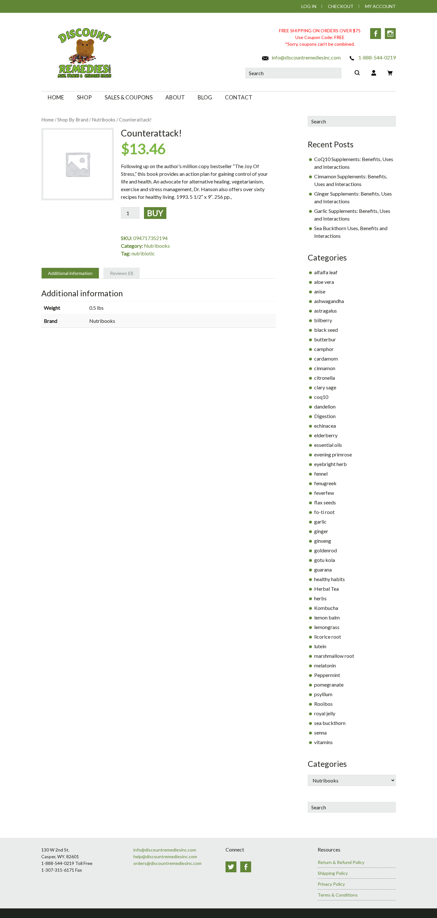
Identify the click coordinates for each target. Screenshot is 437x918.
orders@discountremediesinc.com (167, 863)
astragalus (325, 310)
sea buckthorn (330, 723)
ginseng (322, 541)
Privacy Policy (331, 884)
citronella (324, 378)
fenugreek (325, 483)
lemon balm (327, 617)
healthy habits (329, 579)
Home (47, 119)
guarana (323, 569)
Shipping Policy (333, 873)
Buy (155, 213)
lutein (320, 646)
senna (320, 732)
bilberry (323, 320)
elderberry (326, 435)
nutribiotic (143, 253)
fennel (321, 474)
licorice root (327, 637)
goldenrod (325, 550)
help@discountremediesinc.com (165, 856)
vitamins (323, 742)
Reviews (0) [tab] (121, 273)
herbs (320, 598)
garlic (320, 521)
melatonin (325, 665)
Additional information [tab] (70, 273)
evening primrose (333, 454)
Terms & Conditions (338, 895)
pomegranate (329, 684)
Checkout (341, 6)
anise (319, 291)
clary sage (325, 387)
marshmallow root (334, 656)
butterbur (325, 339)
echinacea (325, 426)
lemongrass (326, 627)
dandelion (325, 406)
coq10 (321, 397)
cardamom (326, 358)
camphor (324, 349)
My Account (380, 6)
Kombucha (326, 608)
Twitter (231, 866)
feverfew (324, 493)
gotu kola (324, 560)
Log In (308, 6)
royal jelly (324, 713)
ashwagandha (329, 301)
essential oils (328, 445)
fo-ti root (324, 512)
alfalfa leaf (326, 272)
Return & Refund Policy (341, 862)
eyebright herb (330, 464)
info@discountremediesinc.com (306, 57)
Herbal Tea (326, 589)
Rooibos (323, 704)
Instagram (390, 33)
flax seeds (325, 502)
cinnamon (324, 368)
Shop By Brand (72, 119)
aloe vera (324, 282)
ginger (321, 531)
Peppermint (327, 675)
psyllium (323, 694)
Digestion (325, 416)
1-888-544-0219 (376, 57)
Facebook (375, 33)
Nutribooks (103, 119)
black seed (326, 330)
